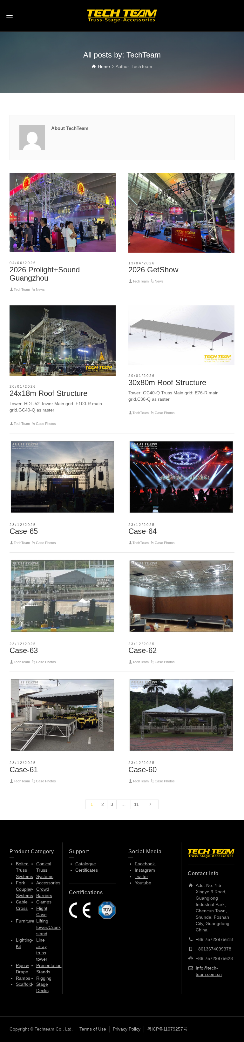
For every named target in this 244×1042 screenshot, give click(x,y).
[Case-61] (63, 715)
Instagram (145, 870)
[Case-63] (63, 596)
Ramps (23, 978)
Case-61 (24, 769)
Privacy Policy (126, 1029)
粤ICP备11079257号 (167, 1029)
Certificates (86, 870)
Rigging (43, 978)
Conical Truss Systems (44, 870)
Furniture (25, 920)
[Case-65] (63, 477)
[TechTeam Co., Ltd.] (122, 15)
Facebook (145, 863)
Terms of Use (92, 1029)
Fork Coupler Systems (24, 889)
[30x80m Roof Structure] (181, 335)
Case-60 (142, 769)
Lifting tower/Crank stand (48, 927)
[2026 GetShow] (181, 212)
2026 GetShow (153, 269)
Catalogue (85, 863)
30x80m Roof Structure (167, 382)
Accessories (48, 882)
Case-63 (24, 650)
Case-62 (142, 650)
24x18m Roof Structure (48, 393)
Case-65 (24, 531)
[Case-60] (181, 715)
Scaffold (24, 984)
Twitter (141, 876)
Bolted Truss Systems (24, 870)
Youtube (143, 882)
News (40, 289)
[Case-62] (181, 596)
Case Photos (46, 424)
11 (136, 804)
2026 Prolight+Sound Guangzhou (45, 273)
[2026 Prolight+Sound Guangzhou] (63, 212)
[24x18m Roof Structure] (63, 340)
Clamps (43, 901)
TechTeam (22, 289)
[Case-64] (181, 477)
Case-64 (142, 531)
